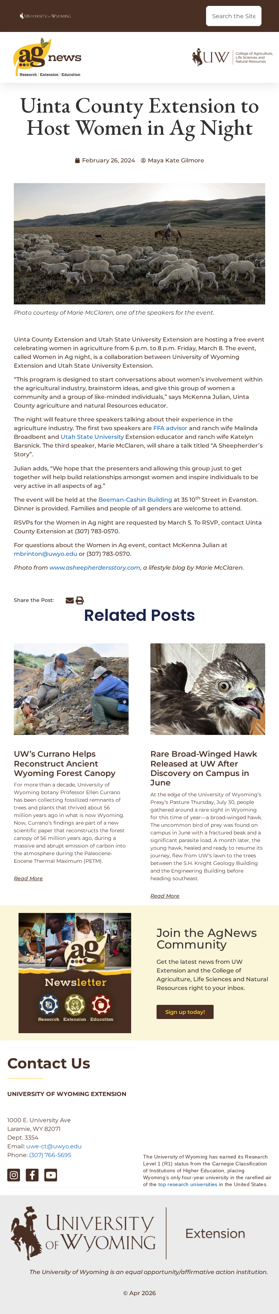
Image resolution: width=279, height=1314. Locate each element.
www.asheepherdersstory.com (94, 567)
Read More (28, 878)
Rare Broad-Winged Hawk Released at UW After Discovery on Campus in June (203, 768)
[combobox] (234, 16)
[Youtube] (50, 1175)
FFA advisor (170, 428)
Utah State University (92, 436)
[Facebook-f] (32, 1175)
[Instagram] (13, 1175)
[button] (69, 601)
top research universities (188, 1184)
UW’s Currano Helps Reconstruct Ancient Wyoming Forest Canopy (65, 763)
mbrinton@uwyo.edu (45, 553)
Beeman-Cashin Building (135, 499)
